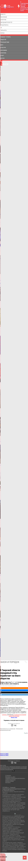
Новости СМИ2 (4, 753)
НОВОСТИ (4, 64)
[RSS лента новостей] (12, 725)
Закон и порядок (9, 662)
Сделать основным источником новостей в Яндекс (14, 715)
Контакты (8, 782)
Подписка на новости (14, 723)
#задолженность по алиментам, (8, 728)
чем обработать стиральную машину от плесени (13, 766)
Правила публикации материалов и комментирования (15, 779)
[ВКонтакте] (14, 690)
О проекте (8, 775)
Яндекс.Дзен (14, 717)
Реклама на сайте (10, 777)
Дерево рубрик (9, 781)
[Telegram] (14, 695)
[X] (14, 692)
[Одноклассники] (14, 688)
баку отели (3, 765)
